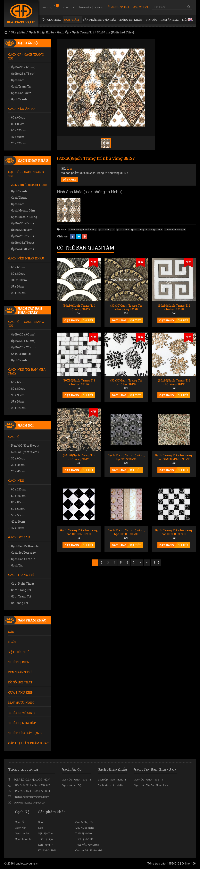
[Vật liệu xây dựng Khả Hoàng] (21, 13)
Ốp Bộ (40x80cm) (22, 249)
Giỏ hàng (50, 7)
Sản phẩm (71, 19)
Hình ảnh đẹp (169, 19)
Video (66, 7)
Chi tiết (88, 320)
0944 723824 (120, 7)
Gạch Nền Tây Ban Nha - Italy (27, 371)
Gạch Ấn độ (28, 43)
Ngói (12, 642)
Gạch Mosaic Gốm (23, 210)
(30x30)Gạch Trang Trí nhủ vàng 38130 (174, 382)
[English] (190, 19)
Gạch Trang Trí (21, 86)
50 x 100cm (18, 496)
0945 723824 (140, 7)
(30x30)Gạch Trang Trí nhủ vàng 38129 (79, 307)
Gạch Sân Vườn (21, 93)
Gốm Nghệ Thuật (22, 583)
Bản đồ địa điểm (82, 7)
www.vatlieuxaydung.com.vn (30, 802)
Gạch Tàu (17, 565)
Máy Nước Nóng (21, 702)
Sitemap (99, 7)
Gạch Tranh (19, 99)
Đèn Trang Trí (20, 672)
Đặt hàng (69, 179)
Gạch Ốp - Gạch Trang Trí (75, 32)
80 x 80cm (18, 124)
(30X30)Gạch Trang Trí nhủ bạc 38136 (79, 382)
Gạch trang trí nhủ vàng (82, 229)
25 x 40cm (18, 471)
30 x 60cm (18, 458)
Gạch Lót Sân (19, 537)
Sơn (11, 632)
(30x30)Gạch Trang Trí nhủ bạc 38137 (126, 382)
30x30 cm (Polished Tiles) (115, 32)
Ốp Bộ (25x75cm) (22, 236)
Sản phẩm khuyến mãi (99, 19)
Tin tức (151, 19)
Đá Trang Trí (19, 603)
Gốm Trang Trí (21, 590)
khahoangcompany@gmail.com (31, 796)
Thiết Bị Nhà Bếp (22, 723)
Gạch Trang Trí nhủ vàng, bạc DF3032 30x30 (79, 532)
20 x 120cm (18, 143)
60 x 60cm (18, 117)
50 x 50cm (18, 515)
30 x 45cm (18, 465)
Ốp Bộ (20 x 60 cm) (23, 334)
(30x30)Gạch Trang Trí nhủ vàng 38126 (79, 457)
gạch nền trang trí (175, 229)
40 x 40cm (18, 521)
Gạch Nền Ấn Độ (21, 109)
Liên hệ (187, 19)
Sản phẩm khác (32, 620)
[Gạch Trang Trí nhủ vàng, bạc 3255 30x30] (126, 429)
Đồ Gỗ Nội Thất (20, 682)
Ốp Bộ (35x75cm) (22, 242)
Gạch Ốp (14, 437)
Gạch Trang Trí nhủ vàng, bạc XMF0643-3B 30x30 (174, 457)
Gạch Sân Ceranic (23, 559)
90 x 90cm (18, 395)
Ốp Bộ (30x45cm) (22, 223)
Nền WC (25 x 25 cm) (25, 452)
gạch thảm (122, 229)
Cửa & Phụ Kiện (21, 692)
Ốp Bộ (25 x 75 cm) (23, 73)
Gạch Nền (16, 480)
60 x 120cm (18, 130)
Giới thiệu (54, 19)
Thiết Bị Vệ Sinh (21, 713)
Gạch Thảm (19, 197)
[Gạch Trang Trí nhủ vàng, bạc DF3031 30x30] (126, 504)
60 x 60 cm (18, 267)
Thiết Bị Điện (19, 662)
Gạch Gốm (18, 80)
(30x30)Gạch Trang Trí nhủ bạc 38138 (174, 307)
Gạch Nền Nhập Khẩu (26, 258)
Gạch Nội (26, 425)
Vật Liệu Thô (18, 652)
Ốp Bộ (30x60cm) (22, 230)
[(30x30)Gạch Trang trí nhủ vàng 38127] (68, 210)
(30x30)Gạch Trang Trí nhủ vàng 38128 (126, 307)
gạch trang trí (106, 229)
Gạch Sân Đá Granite (25, 546)
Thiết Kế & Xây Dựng (25, 733)
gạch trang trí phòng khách (146, 229)
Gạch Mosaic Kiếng (24, 217)
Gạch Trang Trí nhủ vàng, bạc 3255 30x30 (126, 457)
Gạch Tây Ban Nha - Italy (30, 310)
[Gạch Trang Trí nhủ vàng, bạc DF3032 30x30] (79, 504)
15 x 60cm (17, 137)
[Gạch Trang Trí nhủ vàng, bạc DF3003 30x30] (174, 504)
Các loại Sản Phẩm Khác (28, 743)
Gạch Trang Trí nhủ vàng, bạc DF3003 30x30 (174, 532)
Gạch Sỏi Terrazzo (23, 552)
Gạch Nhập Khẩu (41, 32)
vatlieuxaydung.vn (27, 863)
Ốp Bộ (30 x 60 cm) (23, 67)
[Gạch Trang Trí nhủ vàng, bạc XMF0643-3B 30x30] (174, 429)
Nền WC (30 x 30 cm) (25, 445)
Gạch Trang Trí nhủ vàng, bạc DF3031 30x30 (126, 532)
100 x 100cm (19, 280)
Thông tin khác (130, 19)
